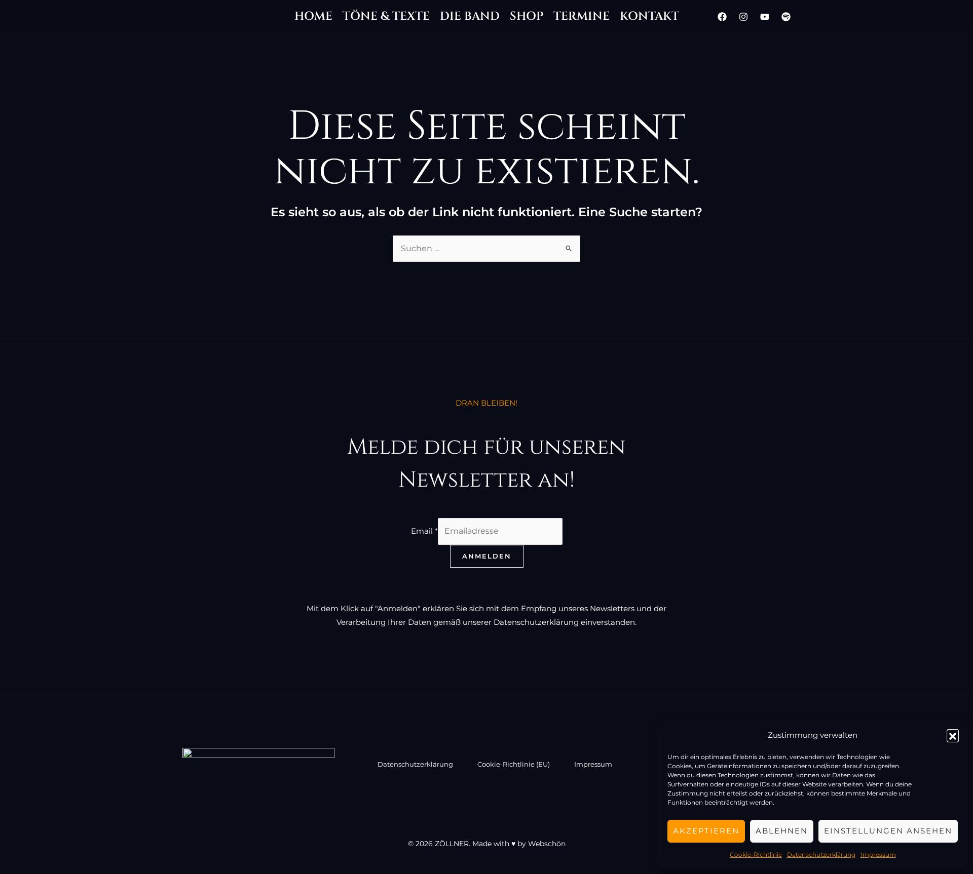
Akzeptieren (706, 831)
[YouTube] (764, 16)
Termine (581, 16)
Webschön (547, 843)
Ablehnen (782, 831)
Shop (526, 16)
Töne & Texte (386, 16)
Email (424, 531)
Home (313, 16)
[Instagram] (743, 16)
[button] (953, 735)
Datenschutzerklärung (821, 854)
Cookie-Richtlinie (756, 854)
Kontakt (649, 16)
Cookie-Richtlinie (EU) (513, 764)
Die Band (470, 16)
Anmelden (486, 556)
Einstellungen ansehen (888, 831)
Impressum (878, 854)
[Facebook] (722, 16)
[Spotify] (786, 16)
